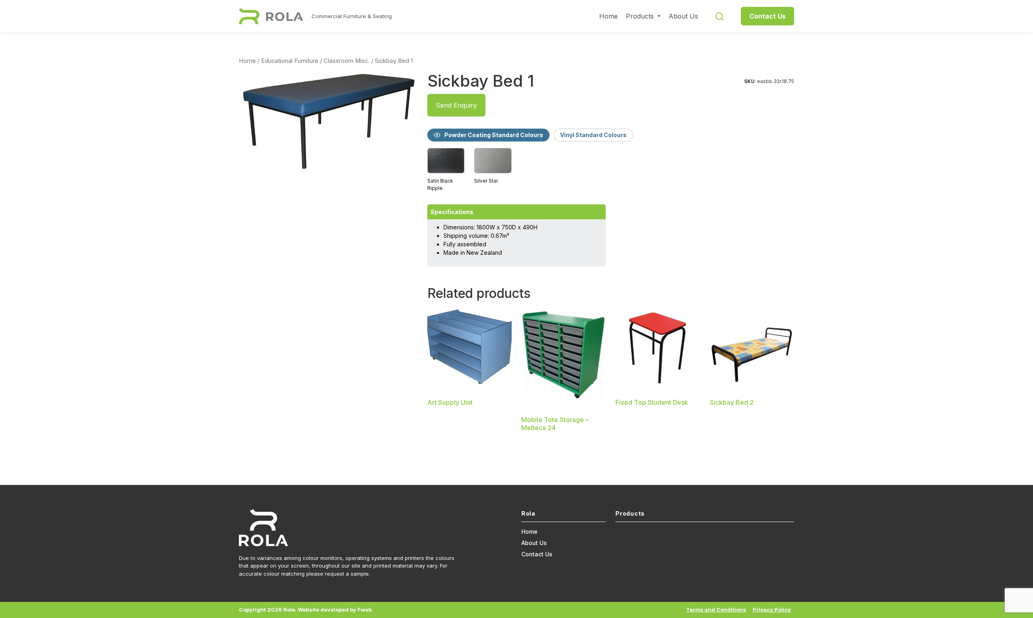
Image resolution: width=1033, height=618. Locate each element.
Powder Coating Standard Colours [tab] (493, 134)
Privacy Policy (772, 609)
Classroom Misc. (347, 61)
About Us (683, 16)
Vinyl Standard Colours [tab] (593, 134)
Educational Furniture (289, 61)
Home (608, 16)
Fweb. (365, 609)
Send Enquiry (456, 105)
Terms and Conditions (716, 609)
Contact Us (767, 16)
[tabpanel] (610, 170)
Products (641, 16)
